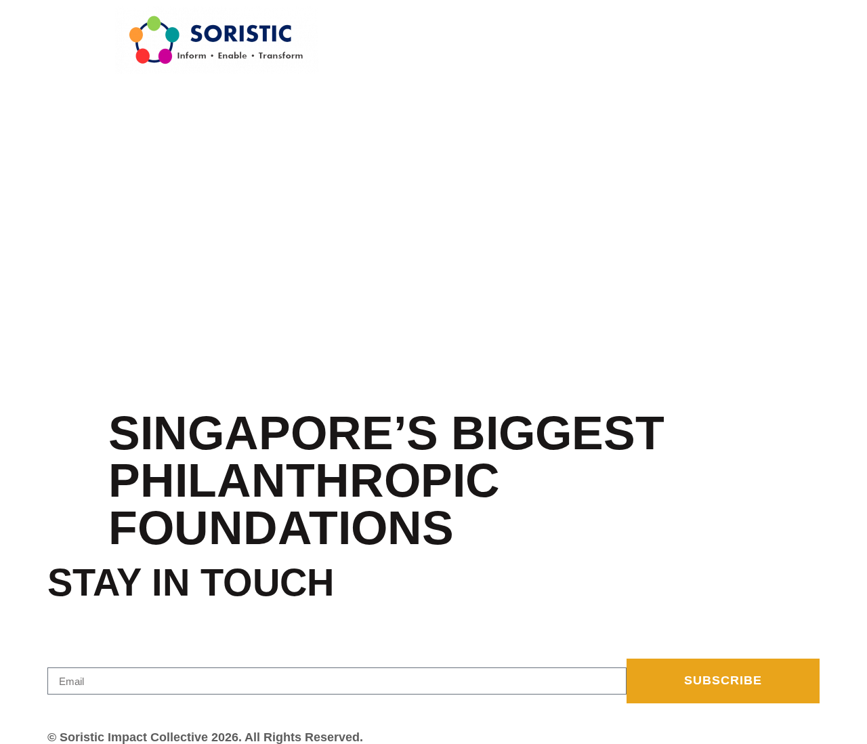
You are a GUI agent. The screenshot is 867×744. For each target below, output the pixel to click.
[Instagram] (69, 709)
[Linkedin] (85, 709)
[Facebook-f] (53, 709)
